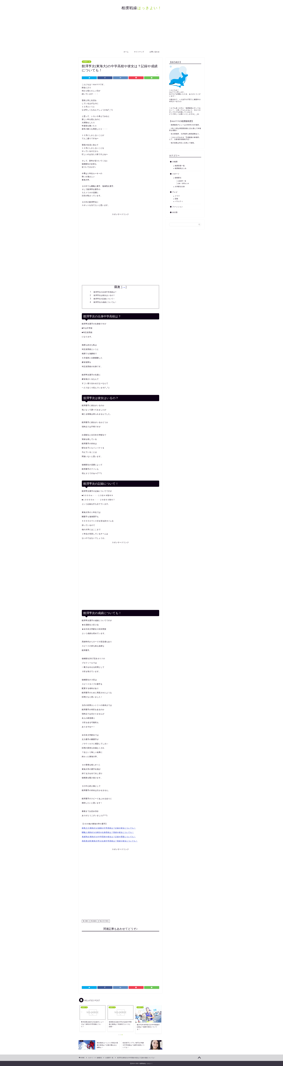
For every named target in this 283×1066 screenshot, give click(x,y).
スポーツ (175, 174)
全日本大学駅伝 (105, 921)
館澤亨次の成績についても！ (105, 302)
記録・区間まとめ (183, 183)
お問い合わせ (155, 52)
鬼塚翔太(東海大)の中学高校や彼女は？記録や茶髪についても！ (109, 837)
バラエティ (179, 201)
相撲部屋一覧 (180, 166)
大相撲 (175, 162)
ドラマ (177, 196)
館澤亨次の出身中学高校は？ (105, 292)
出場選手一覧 (86, 61)
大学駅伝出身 (180, 186)
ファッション (177, 207)
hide (123, 287)
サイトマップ (139, 52)
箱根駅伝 (94, 921)
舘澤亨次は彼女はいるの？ (104, 295)
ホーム (126, 52)
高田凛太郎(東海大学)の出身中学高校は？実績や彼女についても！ (110, 841)
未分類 (175, 212)
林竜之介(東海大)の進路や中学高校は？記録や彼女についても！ (109, 828)
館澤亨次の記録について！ (104, 299)
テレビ (175, 192)
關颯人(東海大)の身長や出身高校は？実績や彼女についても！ (108, 832)
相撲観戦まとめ (180, 168)
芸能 (176, 199)
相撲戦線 (141, 8)
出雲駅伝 (86, 921)
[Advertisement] (141, 32)
